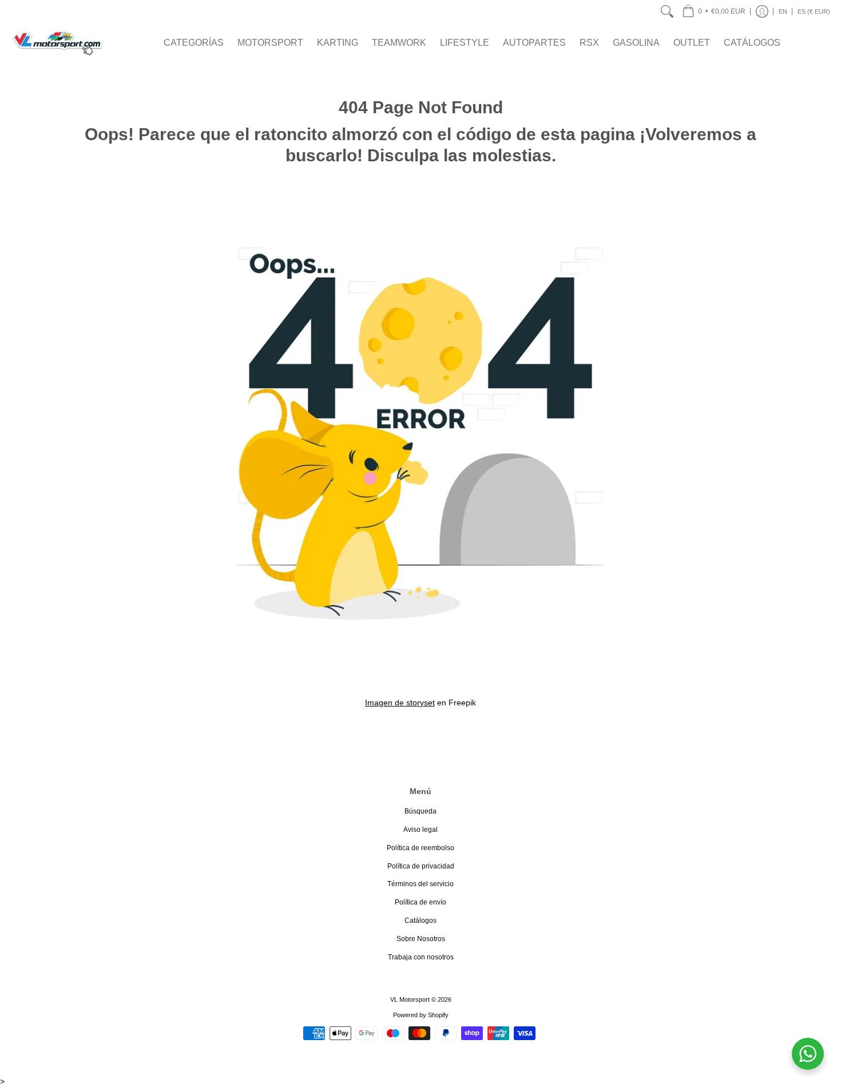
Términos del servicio (420, 884)
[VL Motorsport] (57, 42)
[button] (714, 11)
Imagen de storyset (400, 702)
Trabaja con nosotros (421, 957)
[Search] (667, 11)
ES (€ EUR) (814, 11)
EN (783, 11)
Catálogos (420, 921)
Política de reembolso (420, 848)
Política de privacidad (420, 866)
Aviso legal (420, 830)
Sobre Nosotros (420, 939)
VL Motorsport (410, 999)
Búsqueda (420, 811)
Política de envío (420, 902)
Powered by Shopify (421, 1014)
